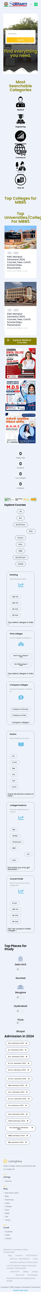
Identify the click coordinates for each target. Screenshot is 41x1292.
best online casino (12, 1193)
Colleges (8, 1206)
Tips (6, 1217)
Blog (7, 1196)
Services (8, 1181)
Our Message (33, 1275)
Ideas (7, 1210)
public (7, 1213)
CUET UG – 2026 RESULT (19, 1259)
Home (35, 1259)
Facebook (9, 1232)
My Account (20, 1275)
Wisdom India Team (20, 1290)
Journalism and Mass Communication (24, 1262)
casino (7, 1203)
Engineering (21, 127)
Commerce (20, 157)
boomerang (9, 1200)
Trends (7, 1220)
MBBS (16, 253)
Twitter (7, 1235)
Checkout (18, 1255)
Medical (20, 110)
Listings (25, 1272)
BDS (9, 253)
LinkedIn (8, 1238)
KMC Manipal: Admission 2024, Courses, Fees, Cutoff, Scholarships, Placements (19, 262)
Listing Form (14, 1272)
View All (20, 188)
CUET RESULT (32, 1255)
